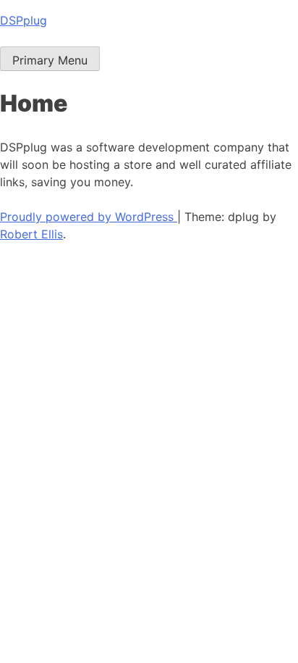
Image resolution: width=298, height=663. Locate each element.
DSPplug (23, 20)
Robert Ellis (31, 234)
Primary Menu (50, 60)
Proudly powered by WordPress (88, 216)
